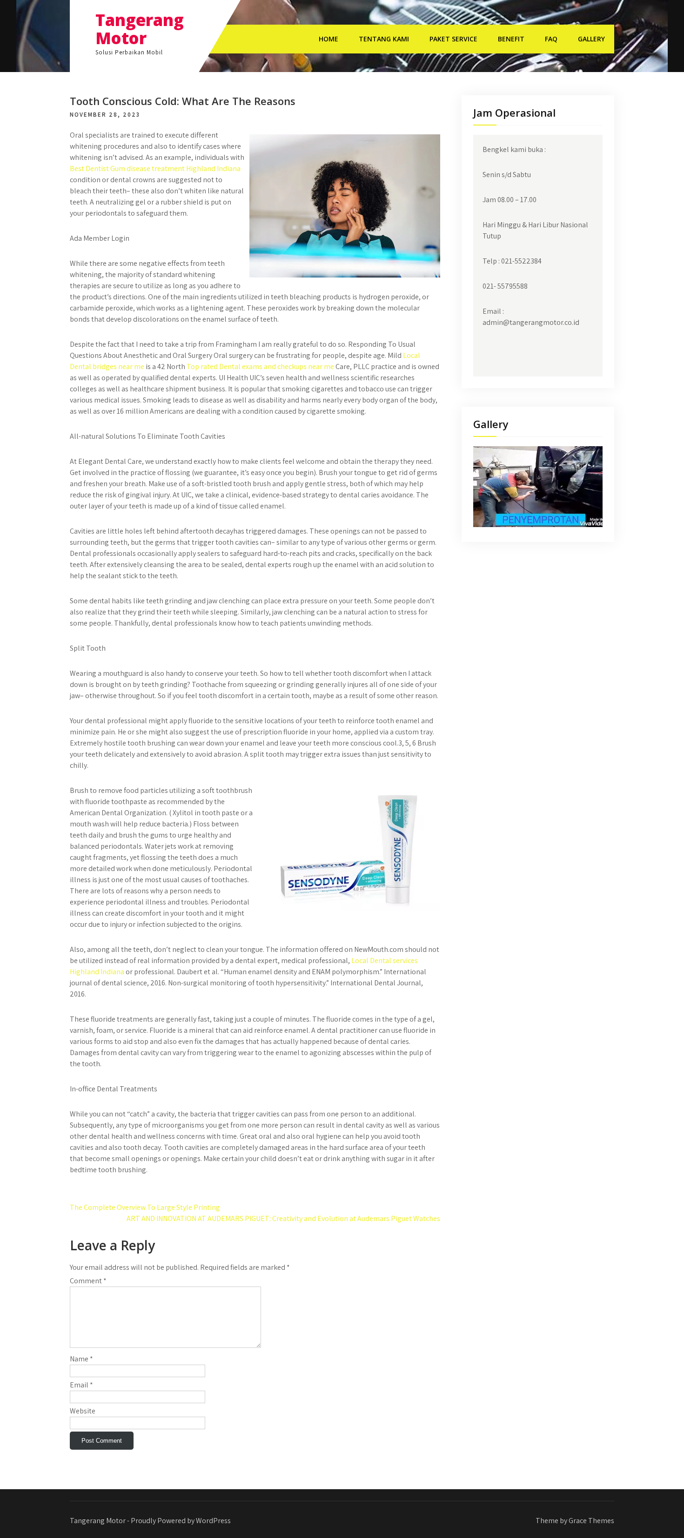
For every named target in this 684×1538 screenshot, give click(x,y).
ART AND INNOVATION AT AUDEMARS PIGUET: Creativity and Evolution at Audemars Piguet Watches (283, 1218)
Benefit (511, 38)
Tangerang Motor (139, 29)
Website (82, 1411)
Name (81, 1359)
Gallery (591, 38)
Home (328, 38)
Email (81, 1385)
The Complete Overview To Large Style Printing (145, 1207)
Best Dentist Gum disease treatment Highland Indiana (155, 168)
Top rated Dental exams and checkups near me (260, 366)
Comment (88, 1281)
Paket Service (453, 38)
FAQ (551, 38)
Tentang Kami (384, 38)
